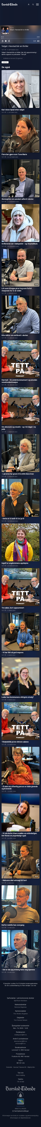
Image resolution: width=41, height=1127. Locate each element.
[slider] (20, 39)
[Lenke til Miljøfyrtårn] (20, 1101)
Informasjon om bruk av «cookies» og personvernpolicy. (20, 1115)
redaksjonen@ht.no (20, 1035)
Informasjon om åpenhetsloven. (20, 1118)
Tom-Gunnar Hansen (20, 1020)
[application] (20, 34)
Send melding (20, 1075)
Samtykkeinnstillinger (21, 1111)
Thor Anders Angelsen (20, 1014)
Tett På (4, 50)
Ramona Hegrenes (21, 1007)
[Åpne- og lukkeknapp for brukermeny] (29, 4)
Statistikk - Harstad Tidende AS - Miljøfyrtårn (20, 1067)
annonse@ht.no (20, 1043)
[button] (6, 41)
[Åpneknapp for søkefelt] (33, 4)
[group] (38, 41)
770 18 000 (20, 1082)
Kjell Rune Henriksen (20, 1001)
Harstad (5, 62)
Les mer (33, 985)
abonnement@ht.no (20, 1041)
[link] (10, 4)
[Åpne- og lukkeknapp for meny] (37, 4)
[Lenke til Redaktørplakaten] (20, 1095)
